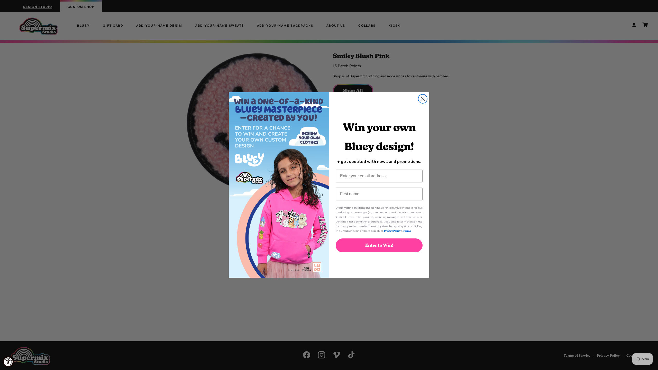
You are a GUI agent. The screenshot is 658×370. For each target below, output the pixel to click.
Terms (407, 230)
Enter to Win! (379, 245)
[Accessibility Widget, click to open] (8, 361)
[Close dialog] (422, 98)
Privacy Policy (391, 230)
